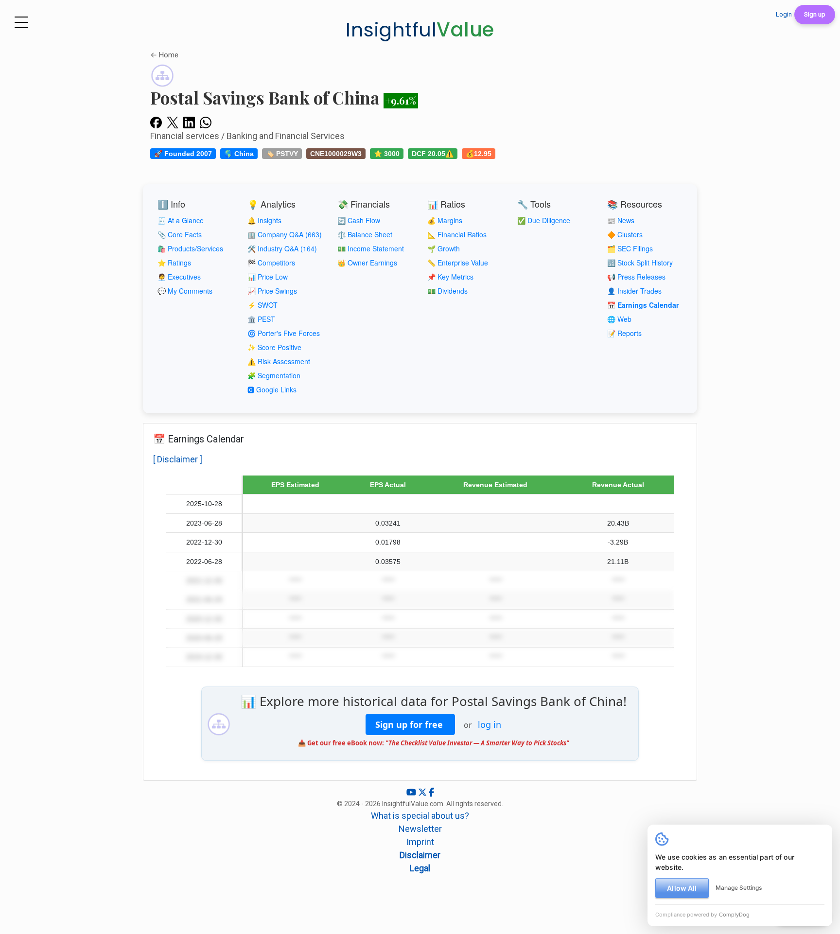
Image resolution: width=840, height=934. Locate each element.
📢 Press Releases (636, 277)
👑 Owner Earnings (367, 262)
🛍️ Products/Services (190, 248)
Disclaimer (420, 855)
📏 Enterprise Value (457, 262)
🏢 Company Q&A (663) (284, 234)
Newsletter (420, 829)
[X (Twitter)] (423, 792)
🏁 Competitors (271, 262)
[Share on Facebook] (156, 122)
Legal (420, 868)
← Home (164, 55)
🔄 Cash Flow (358, 220)
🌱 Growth (443, 248)
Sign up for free (410, 724)
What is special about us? (420, 816)
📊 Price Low (267, 277)
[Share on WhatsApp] (205, 122)
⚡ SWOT (262, 305)
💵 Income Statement (370, 248)
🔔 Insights (264, 220)
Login (784, 14)
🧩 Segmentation (273, 375)
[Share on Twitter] (172, 122)
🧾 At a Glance (181, 220)
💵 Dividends (447, 291)
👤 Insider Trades (634, 291)
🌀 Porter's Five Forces (283, 333)
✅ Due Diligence (543, 220)
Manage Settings (739, 887)
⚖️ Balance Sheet (364, 234)
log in (489, 724)
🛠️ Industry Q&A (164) (282, 248)
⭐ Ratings (174, 262)
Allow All (682, 888)
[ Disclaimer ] (177, 459)
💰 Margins (444, 220)
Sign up (814, 14)
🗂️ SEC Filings (630, 248)
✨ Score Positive (274, 347)
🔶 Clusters (625, 234)
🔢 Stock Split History (640, 262)
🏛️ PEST (261, 319)
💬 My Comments (185, 291)
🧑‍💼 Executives (179, 277)
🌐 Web (619, 319)
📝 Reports (624, 333)
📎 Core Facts (180, 234)
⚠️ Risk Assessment (278, 361)
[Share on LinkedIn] (189, 122)
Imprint (420, 842)
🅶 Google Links (272, 389)
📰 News (620, 220)
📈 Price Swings (272, 291)
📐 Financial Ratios (457, 234)
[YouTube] (412, 792)
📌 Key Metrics (450, 277)
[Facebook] (431, 792)
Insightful (420, 29)
